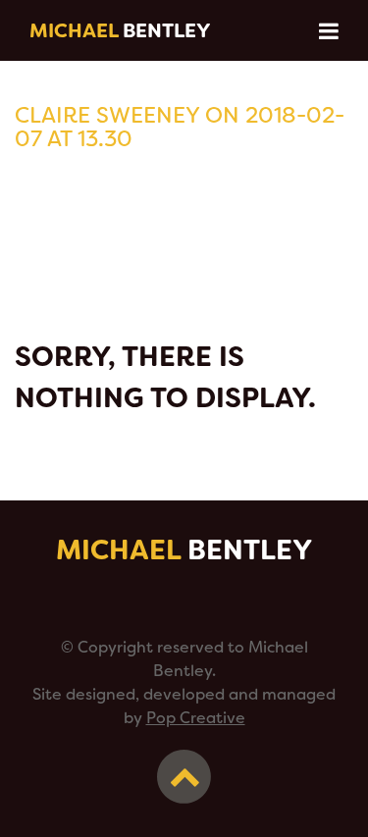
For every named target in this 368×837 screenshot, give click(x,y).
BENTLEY (120, 30)
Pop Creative (195, 717)
